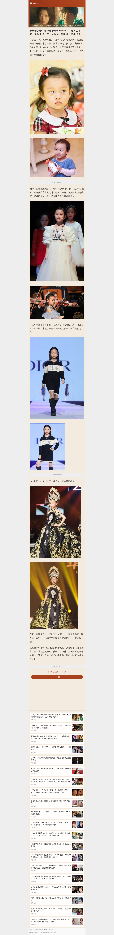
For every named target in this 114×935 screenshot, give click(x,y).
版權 (48, 932)
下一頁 (57, 677)
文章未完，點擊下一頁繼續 (57, 672)
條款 (42, 932)
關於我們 (31, 932)
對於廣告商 (53, 932)
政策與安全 (38, 932)
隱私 (45, 932)
